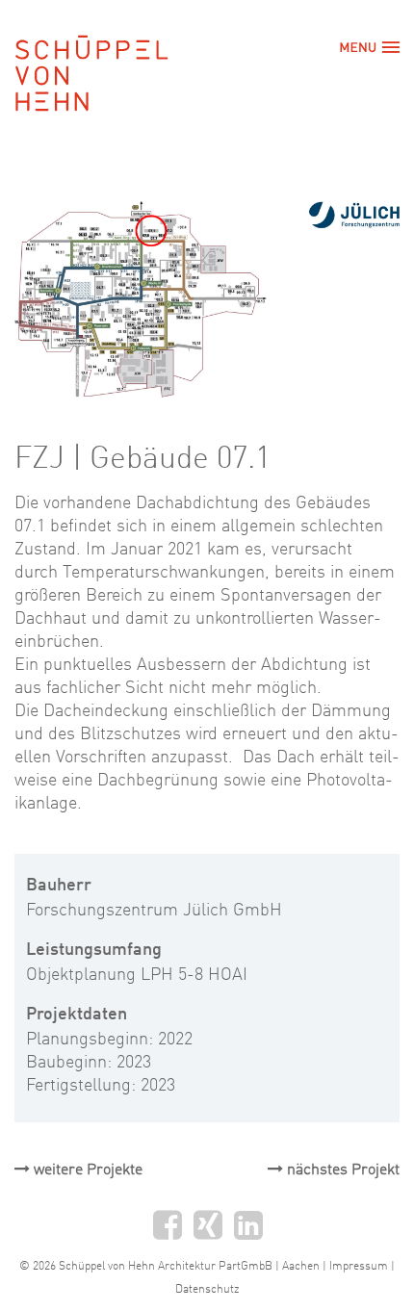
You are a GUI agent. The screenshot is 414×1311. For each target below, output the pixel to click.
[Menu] (361, 47)
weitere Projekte (86, 1170)
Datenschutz (207, 1290)
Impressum (358, 1266)
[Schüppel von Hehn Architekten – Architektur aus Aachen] (107, 70)
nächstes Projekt (341, 1170)
